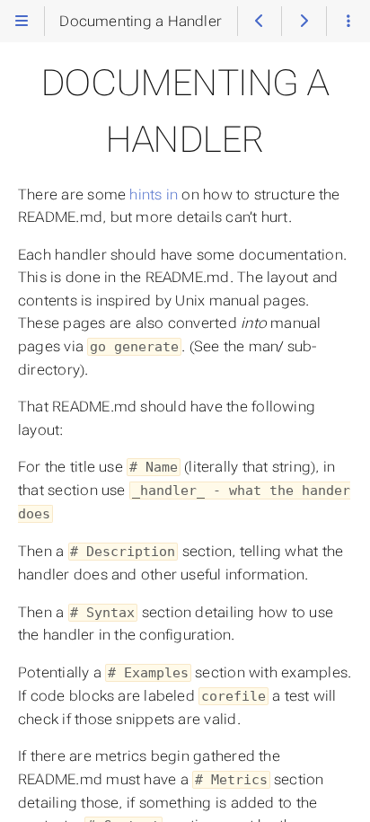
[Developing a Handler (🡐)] (259, 20)
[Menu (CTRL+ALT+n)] (21, 20)
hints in (153, 194)
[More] (348, 20)
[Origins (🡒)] (303, 20)
